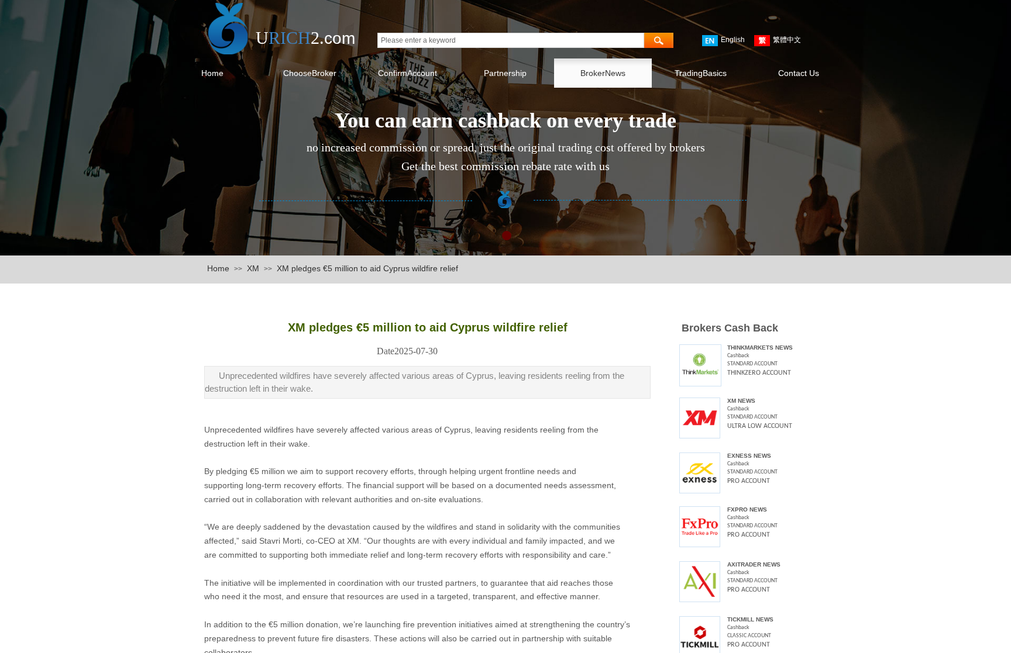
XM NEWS (741, 401)
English (733, 40)
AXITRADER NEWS (753, 564)
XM (253, 268)
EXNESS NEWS (749, 455)
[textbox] (510, 40)
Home (218, 268)
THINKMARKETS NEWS (760, 347)
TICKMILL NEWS (750, 619)
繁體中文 (787, 40)
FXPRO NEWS (747, 509)
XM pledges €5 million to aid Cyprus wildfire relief (367, 268)
